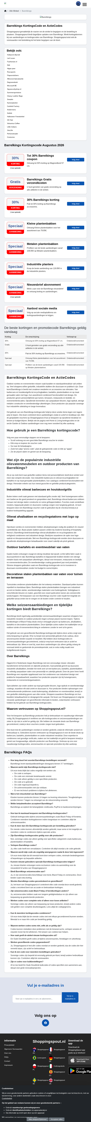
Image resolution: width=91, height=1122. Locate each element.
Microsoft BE (12, 86)
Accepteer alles (56, 1119)
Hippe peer (11, 68)
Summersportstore (14, 92)
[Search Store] (78, 3)
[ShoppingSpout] (11, 3)
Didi (8, 65)
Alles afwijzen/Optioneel (37, 1119)
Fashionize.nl (12, 62)
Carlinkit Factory (13, 106)
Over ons (7, 1053)
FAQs (6, 1057)
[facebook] (45, 1022)
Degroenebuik (12, 82)
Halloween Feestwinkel (15, 116)
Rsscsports (11, 72)
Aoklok (9, 113)
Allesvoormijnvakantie (15, 79)
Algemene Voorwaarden (13, 1049)
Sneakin (10, 99)
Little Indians (12, 127)
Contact (7, 1061)
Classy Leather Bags (15, 96)
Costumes (11, 137)
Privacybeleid (9, 1045)
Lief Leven (11, 58)
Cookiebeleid (7, 1098)
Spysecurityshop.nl (14, 89)
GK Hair (10, 120)
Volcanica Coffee (13, 123)
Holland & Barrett (13, 55)
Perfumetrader (12, 134)
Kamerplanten (12, 103)
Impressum (8, 1065)
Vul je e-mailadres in (70, 997)
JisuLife (10, 130)
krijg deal (75, 160)
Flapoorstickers (13, 75)
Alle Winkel (14, 11)
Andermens (11, 110)
